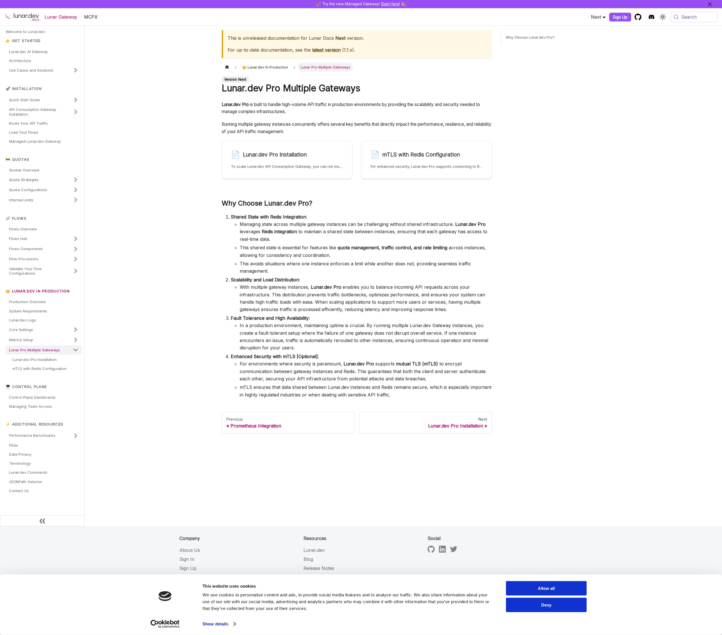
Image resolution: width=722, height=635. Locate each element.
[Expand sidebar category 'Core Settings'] (75, 329)
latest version (326, 50)
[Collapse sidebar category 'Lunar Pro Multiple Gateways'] (75, 349)
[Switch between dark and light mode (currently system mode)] (662, 16)
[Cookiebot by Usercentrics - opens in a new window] (165, 624)
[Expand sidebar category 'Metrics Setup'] (75, 339)
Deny (546, 604)
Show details (215, 623)
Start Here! (390, 4)
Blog (308, 559)
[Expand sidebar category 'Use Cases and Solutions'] (75, 70)
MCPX (91, 17)
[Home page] (227, 67)
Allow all (546, 588)
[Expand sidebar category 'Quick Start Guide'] (75, 99)
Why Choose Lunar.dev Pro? (530, 37)
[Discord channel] (651, 16)
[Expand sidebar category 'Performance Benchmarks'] (75, 435)
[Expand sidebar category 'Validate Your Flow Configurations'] (75, 271)
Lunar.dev (314, 550)
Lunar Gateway (61, 17)
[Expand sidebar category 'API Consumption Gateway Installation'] (75, 111)
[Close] (715, 4)
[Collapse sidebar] (42, 520)
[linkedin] (442, 551)
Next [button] (596, 17)
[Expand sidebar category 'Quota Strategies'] (75, 179)
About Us (189, 550)
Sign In (186, 559)
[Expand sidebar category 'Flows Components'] (75, 248)
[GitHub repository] (638, 16)
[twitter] (453, 551)
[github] (431, 551)
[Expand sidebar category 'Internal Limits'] (75, 199)
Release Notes (318, 568)
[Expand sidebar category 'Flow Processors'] (75, 259)
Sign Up (620, 17)
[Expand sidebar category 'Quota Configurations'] (75, 189)
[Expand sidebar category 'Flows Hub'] (75, 238)
